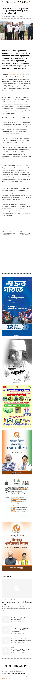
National (12, 616)
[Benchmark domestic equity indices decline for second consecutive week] (6, 640)
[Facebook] (9, 224)
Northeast (4, 6)
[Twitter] (13, 224)
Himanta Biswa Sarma (16, 74)
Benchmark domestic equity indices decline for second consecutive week (21, 639)
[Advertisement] (16, 256)
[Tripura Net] (3, 16)
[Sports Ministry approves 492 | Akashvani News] (17, 588)
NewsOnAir (7, 599)
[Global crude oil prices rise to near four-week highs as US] (6, 619)
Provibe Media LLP (6, 678)
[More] (29, 43)
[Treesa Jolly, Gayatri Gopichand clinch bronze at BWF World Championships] (6, 630)
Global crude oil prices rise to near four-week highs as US (20, 618)
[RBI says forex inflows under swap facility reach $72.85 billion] (6, 651)
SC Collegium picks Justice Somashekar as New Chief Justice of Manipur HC (25, 233)
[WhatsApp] (17, 224)
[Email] (21, 224)
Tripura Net (8, 16)
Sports (3, 599)
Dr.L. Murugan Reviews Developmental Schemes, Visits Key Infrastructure (8, 233)
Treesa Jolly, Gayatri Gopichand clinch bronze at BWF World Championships (20, 630)
